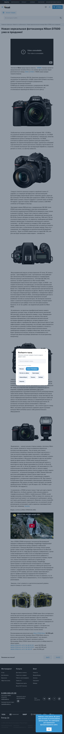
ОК (49, 729)
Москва (22, 369)
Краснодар (35, 373)
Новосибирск (23, 377)
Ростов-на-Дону (24, 373)
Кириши (22, 381)
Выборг (41, 377)
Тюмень (33, 377)
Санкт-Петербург (32, 369)
